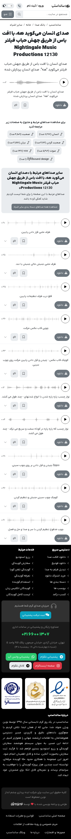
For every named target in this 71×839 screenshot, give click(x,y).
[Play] (64, 82)
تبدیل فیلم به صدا (55, 569)
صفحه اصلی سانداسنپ (52, 816)
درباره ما (34, 832)
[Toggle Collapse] (7, 105)
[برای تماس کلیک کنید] (19, 5)
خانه (28, 25)
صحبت (20, 134)
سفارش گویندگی (21, 563)
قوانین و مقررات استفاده (20, 816)
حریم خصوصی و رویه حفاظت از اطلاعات (35, 824)
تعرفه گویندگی (22, 575)
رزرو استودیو (23, 557)
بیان (17, 142)
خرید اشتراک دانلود (55, 575)
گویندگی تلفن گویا (20, 569)
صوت (47, 151)
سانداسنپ (55, 25)
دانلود (59, 105)
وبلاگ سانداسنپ (15, 832)
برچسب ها (60, 588)
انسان (49, 134)
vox (21, 151)
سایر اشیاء (16, 25)
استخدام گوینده (21, 582)
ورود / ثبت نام (35, 6)
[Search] (19, 14)
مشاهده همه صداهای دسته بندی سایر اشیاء (35, 206)
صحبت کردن (48, 142)
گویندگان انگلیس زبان (18, 588)
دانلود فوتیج (59, 563)
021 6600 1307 (35, 634)
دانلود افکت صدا (56, 557)
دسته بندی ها (58, 582)
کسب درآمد (59, 594)
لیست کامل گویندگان (18, 594)
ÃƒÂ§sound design (34, 159)
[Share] (16, 105)
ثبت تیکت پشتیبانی (34, 615)
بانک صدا (40, 25)
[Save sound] (25, 105)
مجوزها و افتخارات (55, 832)
